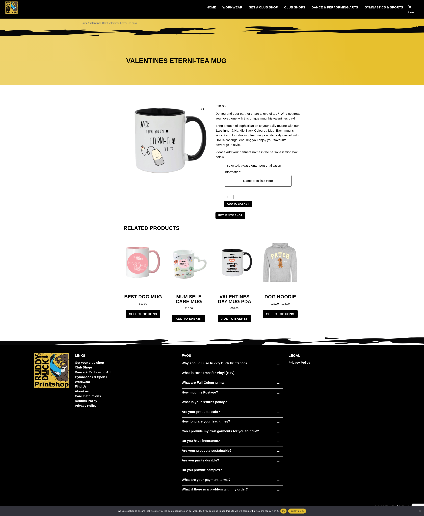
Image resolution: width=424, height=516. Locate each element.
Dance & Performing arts (335, 7)
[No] (420, 511)
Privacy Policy (86, 405)
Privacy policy (297, 511)
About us (82, 391)
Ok (283, 511)
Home (211, 7)
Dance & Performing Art (93, 372)
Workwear (232, 7)
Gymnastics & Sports (384, 7)
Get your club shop (89, 362)
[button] (203, 109)
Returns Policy (86, 401)
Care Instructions (88, 396)
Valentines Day (97, 23)
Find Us (81, 386)
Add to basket (238, 203)
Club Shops (294, 7)
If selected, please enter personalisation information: (253, 169)
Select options (143, 314)
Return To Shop (230, 215)
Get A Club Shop (263, 7)
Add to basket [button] (189, 318)
